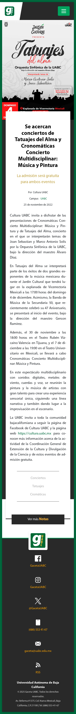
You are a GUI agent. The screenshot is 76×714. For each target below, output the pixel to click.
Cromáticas (38, 494)
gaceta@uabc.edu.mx (38, 651)
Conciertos (38, 478)
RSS (38, 672)
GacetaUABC (38, 565)
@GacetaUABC (38, 608)
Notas (44, 519)
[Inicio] (10, 11)
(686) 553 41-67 (38, 629)
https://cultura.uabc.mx (34, 433)
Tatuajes (38, 486)
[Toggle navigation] (64, 11)
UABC (44, 198)
